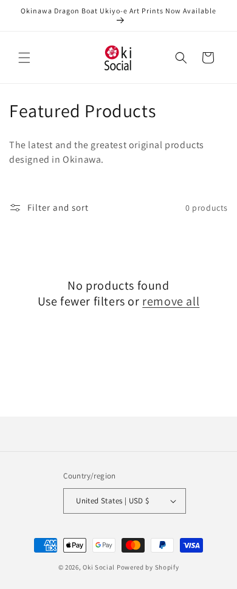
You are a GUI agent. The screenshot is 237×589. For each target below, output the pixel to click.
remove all (170, 301)
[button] (24, 57)
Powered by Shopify (148, 567)
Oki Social (99, 567)
